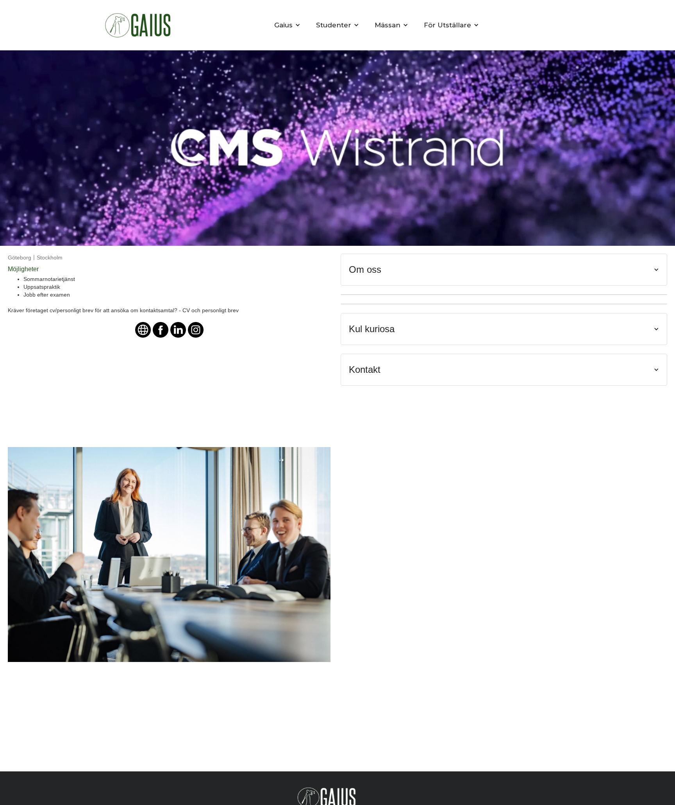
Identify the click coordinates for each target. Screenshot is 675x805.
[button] (287, 25)
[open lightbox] (169, 554)
